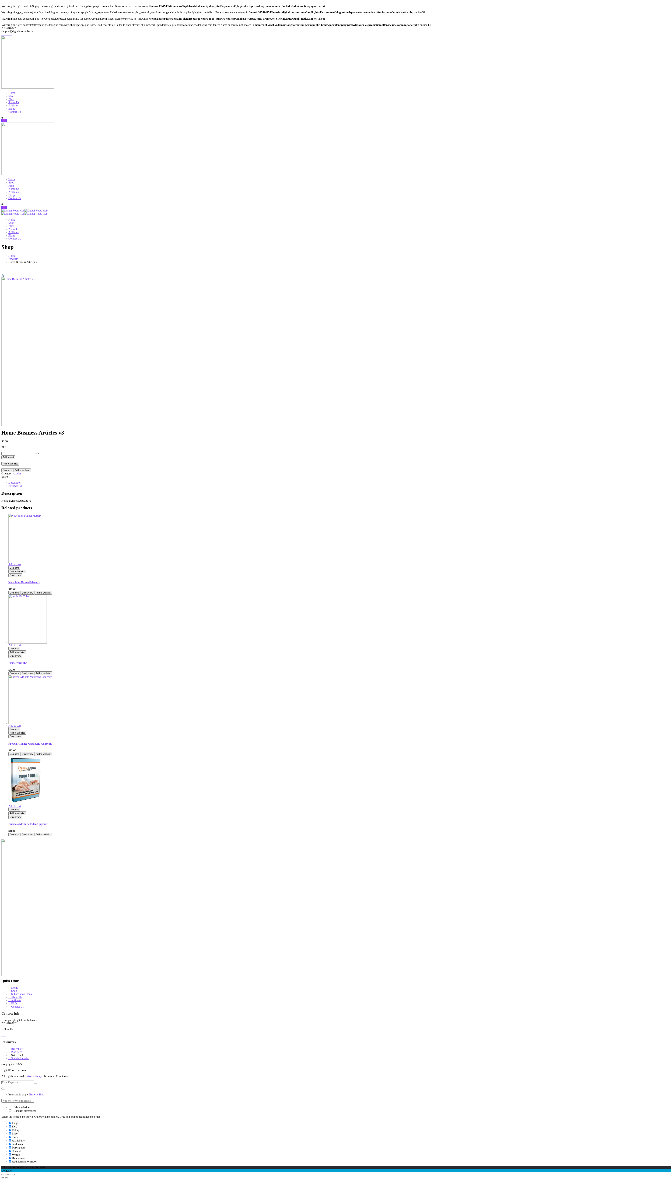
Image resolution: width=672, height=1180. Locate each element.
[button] (3, 275)
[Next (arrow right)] (6, 1177)
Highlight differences (24, 1110)
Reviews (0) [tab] (15, 485)
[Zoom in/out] (2, 1174)
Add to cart (8, 457)
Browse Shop (36, 1094)
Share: (4, 476)
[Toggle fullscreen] (6, 1174)
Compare (7, 470)
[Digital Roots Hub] (12, 210)
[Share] (9, 1174)
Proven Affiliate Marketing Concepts (30, 743)
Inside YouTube (17, 662)
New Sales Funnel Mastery (24, 582)
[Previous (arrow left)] (2, 1177)
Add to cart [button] (14, 564)
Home (11, 255)
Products (13, 258)
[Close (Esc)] (13, 1174)
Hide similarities (21, 1107)
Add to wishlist (10, 463)
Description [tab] (14, 482)
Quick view (15, 575)
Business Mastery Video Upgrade (28, 823)
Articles (17, 473)
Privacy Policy (34, 1076)
